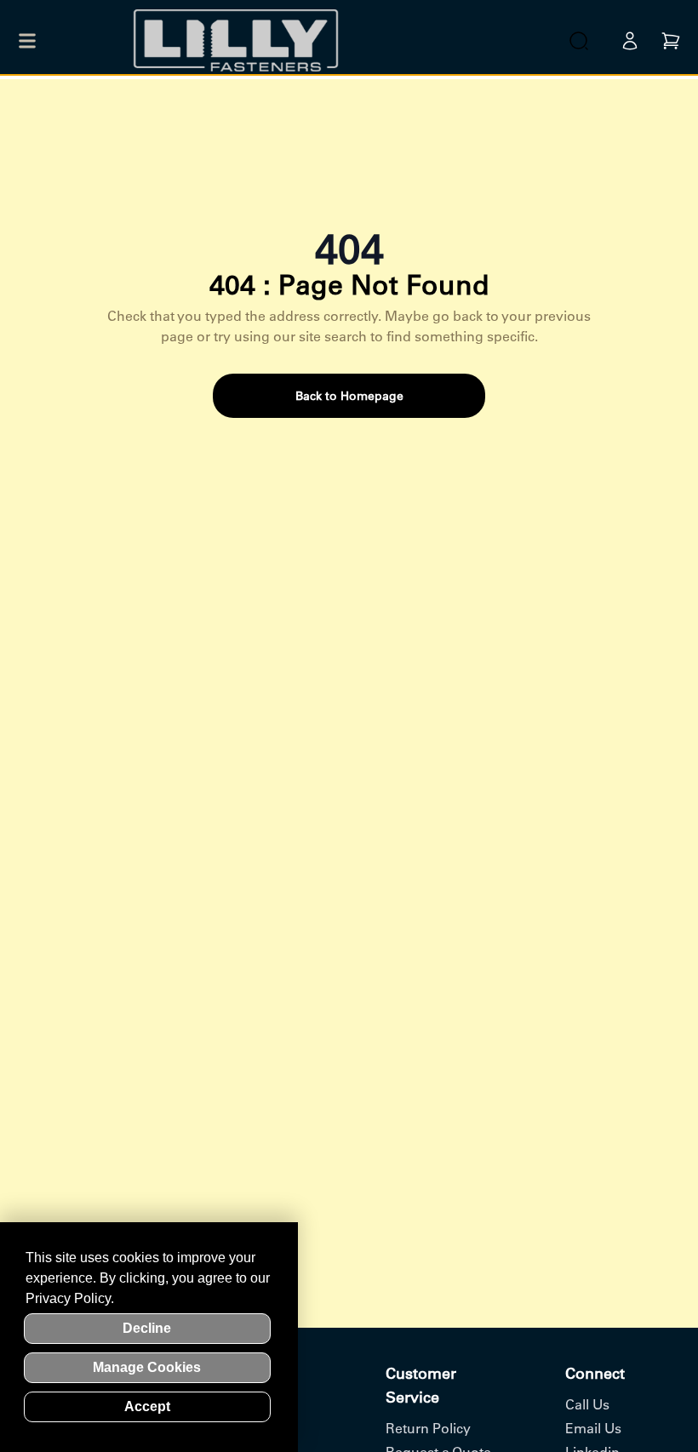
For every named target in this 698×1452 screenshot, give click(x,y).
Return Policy (428, 1428)
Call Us (587, 1404)
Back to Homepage (349, 395)
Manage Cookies (147, 1367)
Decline (147, 1328)
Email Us (593, 1428)
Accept (147, 1406)
